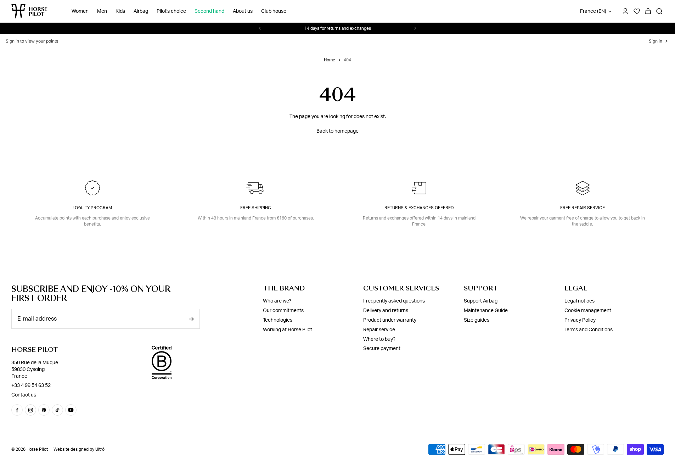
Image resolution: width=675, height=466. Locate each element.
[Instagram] (30, 410)
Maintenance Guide (486, 310)
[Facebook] (17, 410)
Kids (120, 11)
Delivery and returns (385, 310)
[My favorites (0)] (636, 11)
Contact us (23, 395)
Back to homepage (337, 131)
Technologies (277, 320)
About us (243, 11)
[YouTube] (71, 410)
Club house (273, 11)
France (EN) (593, 11)
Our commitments (283, 310)
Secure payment (381, 348)
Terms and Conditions (588, 329)
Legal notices (579, 301)
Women (80, 11)
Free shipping (255, 208)
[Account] (625, 11)
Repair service (379, 329)
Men (102, 11)
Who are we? (277, 301)
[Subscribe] (191, 319)
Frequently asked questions (394, 301)
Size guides (476, 320)
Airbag (141, 11)
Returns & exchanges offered (419, 208)
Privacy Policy (580, 320)
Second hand (209, 11)
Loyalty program (92, 208)
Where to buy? (379, 339)
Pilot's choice (171, 11)
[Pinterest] (44, 410)
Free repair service (582, 208)
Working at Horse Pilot (287, 329)
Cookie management (587, 310)
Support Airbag (480, 301)
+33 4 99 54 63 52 (31, 385)
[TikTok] (57, 410)
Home (329, 60)
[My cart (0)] (648, 11)
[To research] (659, 11)
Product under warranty (389, 320)
